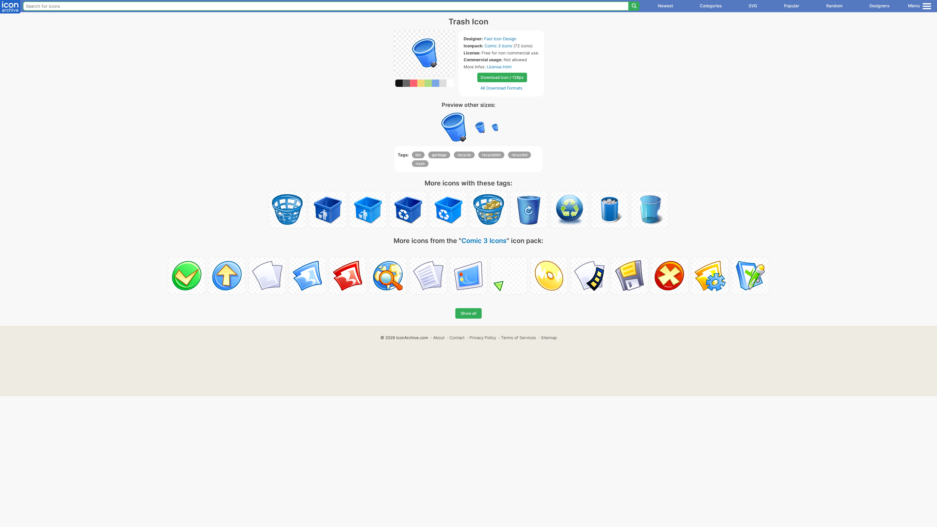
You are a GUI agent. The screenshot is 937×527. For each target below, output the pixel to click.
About (439, 337)
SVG (753, 5)
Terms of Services (518, 337)
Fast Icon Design (500, 38)
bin (418, 154)
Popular (791, 5)
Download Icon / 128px (502, 77)
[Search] (634, 6)
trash (420, 163)
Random (834, 5)
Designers (879, 5)
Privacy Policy (482, 337)
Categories (711, 5)
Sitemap (549, 337)
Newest (665, 5)
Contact (457, 337)
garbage (439, 154)
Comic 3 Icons (498, 45)
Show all (468, 313)
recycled (519, 154)
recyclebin (491, 154)
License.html (499, 66)
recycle (464, 154)
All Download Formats (501, 88)
